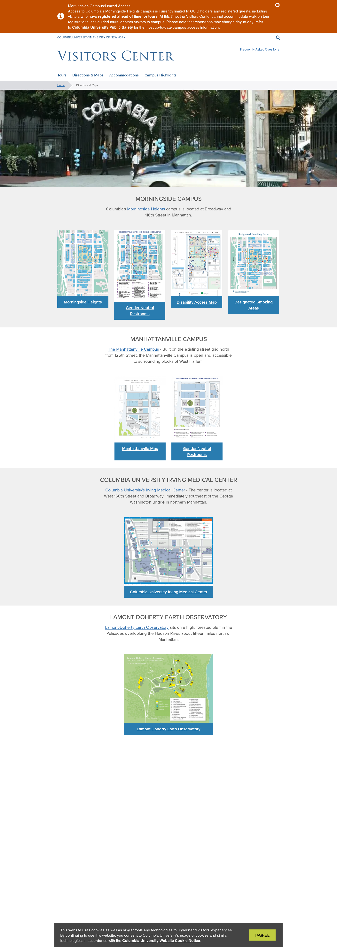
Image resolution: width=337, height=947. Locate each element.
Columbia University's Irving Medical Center (145, 490)
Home (61, 85)
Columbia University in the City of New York (91, 37)
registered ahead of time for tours (128, 16)
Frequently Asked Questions (259, 49)
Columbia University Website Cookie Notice (161, 940)
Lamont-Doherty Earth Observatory (137, 627)
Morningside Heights (146, 209)
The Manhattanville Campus (133, 349)
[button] (277, 5)
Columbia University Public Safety (102, 27)
